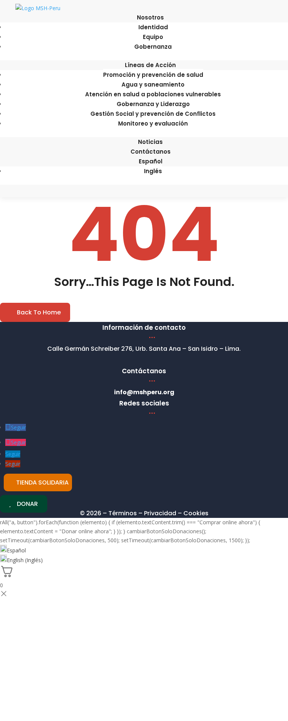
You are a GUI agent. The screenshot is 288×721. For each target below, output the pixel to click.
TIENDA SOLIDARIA (42, 482)
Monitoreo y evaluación (153, 123)
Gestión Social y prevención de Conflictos (153, 114)
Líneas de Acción (150, 65)
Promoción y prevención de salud (153, 75)
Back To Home (39, 312)
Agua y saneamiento (153, 84)
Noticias (150, 142)
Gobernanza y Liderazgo (153, 104)
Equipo (153, 37)
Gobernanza (153, 47)
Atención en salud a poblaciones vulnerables (153, 94)
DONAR (27, 504)
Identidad (153, 27)
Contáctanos (150, 152)
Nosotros (150, 17)
